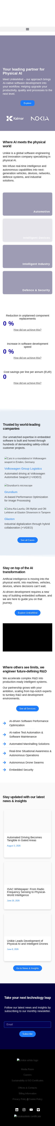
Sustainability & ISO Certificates (27, 1080)
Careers (28, 1074)
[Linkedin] (16, 1109)
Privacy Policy (20, 1099)
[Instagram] (24, 1109)
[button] (27, 29)
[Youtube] (31, 1109)
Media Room (27, 1069)
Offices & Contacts (27, 1087)
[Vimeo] (38, 1109)
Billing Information (27, 1093)
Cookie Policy (35, 1099)
